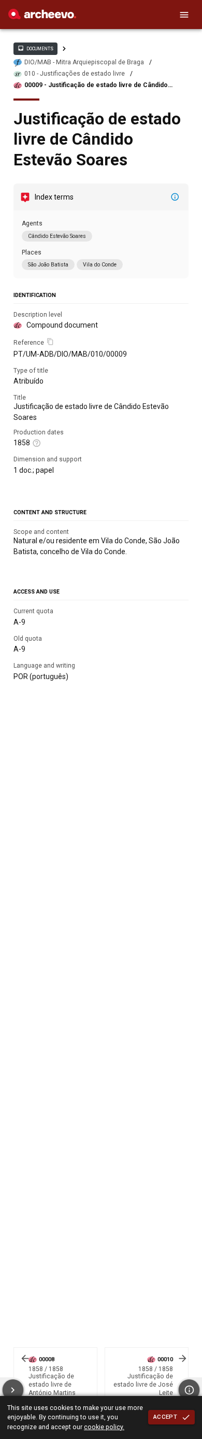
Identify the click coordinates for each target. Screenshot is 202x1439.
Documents (35, 48)
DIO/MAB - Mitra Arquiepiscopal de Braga (84, 62)
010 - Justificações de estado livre (74, 73)
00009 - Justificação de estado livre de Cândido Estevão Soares (96, 85)
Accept (165, 1416)
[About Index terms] (175, 197)
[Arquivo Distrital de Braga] (42, 16)
